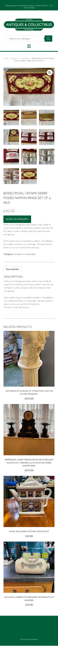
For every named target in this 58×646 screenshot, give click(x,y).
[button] (29, 46)
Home (6, 58)
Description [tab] (12, 269)
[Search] (48, 38)
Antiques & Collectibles (20, 58)
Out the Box (33, 639)
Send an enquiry (17, 219)
